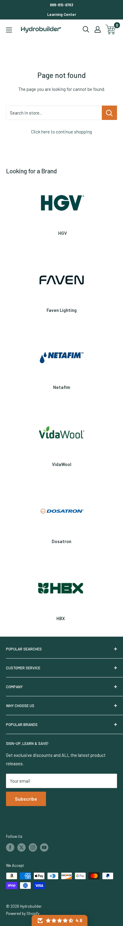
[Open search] (86, 29)
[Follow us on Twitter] (21, 847)
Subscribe (26, 799)
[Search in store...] (109, 113)
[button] (59, 920)
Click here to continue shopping (61, 131)
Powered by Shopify (22, 913)
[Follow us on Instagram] (33, 847)
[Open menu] (9, 30)
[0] (111, 29)
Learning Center (61, 14)
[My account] (98, 29)
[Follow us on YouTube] (44, 847)
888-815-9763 (61, 4)
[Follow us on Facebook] (10, 847)
